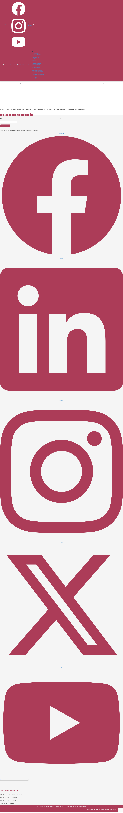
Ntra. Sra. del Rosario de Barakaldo (9, 800)
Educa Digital (83, 806)
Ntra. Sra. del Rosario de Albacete (8, 797)
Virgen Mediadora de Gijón (7, 803)
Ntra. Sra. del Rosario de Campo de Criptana (11, 794)
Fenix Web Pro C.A (67, 806)
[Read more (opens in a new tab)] (61, 40)
